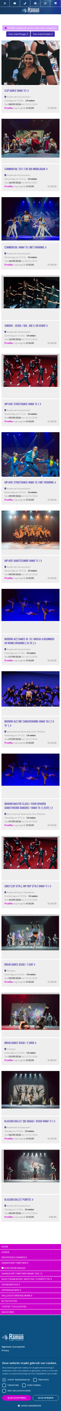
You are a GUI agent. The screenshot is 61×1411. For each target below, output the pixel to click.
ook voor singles (14, 1268)
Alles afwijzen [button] (45, 1398)
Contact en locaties (13, 1306)
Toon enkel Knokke (42, 34)
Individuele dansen (13, 1257)
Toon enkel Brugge (17, 34)
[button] (30, 1406)
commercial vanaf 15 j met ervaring (24, 247)
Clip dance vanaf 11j (15, 90)
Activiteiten (9, 1301)
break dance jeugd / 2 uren (19, 1043)
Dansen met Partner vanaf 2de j (21, 1273)
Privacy (5, 1350)
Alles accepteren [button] (17, 1398)
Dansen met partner (14, 1262)
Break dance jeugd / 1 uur (18, 964)
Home (4, 1246)
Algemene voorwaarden (13, 1346)
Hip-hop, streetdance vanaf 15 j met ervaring (29, 482)
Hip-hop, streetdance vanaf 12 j (21, 404)
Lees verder (52, 1373)
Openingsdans (10, 1290)
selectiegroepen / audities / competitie (25, 1279)
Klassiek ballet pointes (18, 1199)
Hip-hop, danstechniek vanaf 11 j (22, 561)
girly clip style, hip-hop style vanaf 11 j (26, 886)
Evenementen (10, 1284)
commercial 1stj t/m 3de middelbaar (25, 169)
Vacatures (7, 1312)
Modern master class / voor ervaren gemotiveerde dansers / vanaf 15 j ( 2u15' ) (27, 806)
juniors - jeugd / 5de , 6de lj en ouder (25, 326)
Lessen (5, 1252)
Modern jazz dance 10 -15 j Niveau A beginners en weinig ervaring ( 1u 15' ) (29, 641)
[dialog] (30, 1384)
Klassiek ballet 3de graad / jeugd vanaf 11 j (29, 1121)
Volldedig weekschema (16, 1295)
